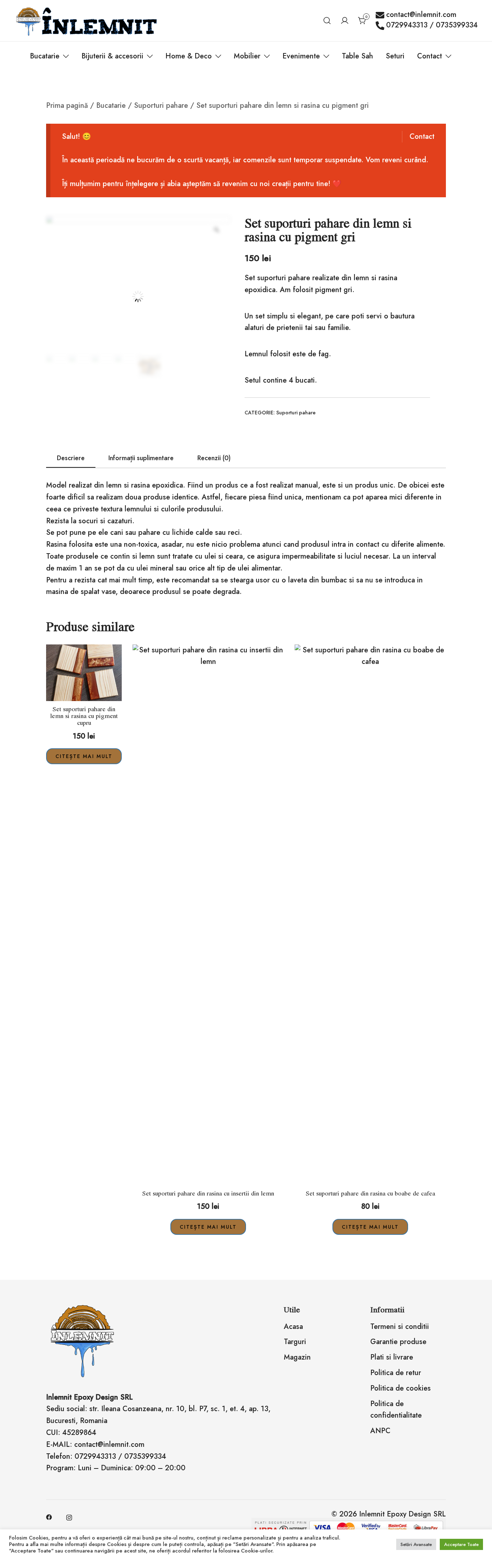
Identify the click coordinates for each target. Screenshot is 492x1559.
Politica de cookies (400, 1388)
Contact (429, 56)
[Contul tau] (344, 20)
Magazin (297, 1357)
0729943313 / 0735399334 (432, 25)
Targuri (295, 1341)
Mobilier (247, 56)
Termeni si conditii (399, 1326)
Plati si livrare (391, 1357)
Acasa (293, 1326)
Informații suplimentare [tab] (141, 458)
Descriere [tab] (71, 458)
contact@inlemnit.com (421, 15)
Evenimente (301, 56)
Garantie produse (398, 1341)
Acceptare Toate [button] (461, 1544)
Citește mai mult (83, 756)
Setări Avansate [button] (416, 1544)
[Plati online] (348, 1521)
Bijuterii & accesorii (112, 56)
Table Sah (357, 56)
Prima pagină (67, 105)
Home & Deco (188, 56)
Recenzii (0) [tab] (214, 458)
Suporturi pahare (161, 105)
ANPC (380, 1431)
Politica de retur (395, 1373)
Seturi (395, 56)
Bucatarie (44, 56)
